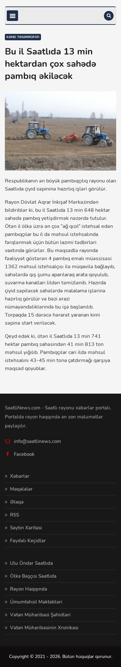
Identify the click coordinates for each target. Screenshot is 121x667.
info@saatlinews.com (37, 441)
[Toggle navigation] (12, 15)
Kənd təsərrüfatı (22, 37)
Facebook (24, 454)
